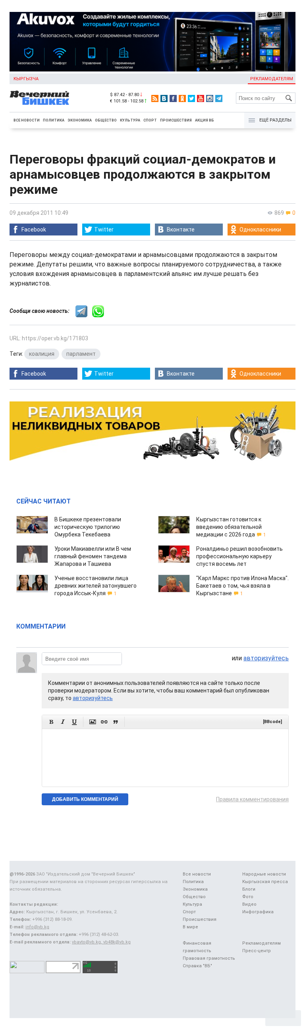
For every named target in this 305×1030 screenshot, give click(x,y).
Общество (106, 120)
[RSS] (154, 98)
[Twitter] (191, 98)
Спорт (150, 120)
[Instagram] (209, 98)
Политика (53, 120)
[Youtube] (200, 98)
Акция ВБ (204, 120)
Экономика (80, 120)
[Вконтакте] (164, 98)
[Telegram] (218, 98)
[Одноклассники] (182, 98)
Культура (130, 120)
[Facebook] (173, 98)
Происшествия (176, 120)
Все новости (27, 120)
